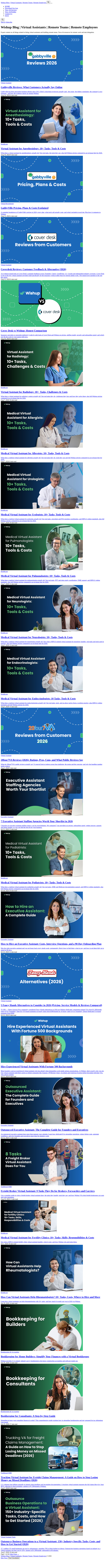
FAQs (7, 16)
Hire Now (4, 1558)
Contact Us (8, 14)
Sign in (3, 22)
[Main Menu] (51, 3)
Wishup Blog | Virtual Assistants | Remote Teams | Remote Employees (24, 3)
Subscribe (9, 22)
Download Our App (11, 8)
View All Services (11, 10)
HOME (7, 6)
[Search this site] (48, 2)
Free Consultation (14, 1558)
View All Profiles (10, 12)
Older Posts (14, 1554)
